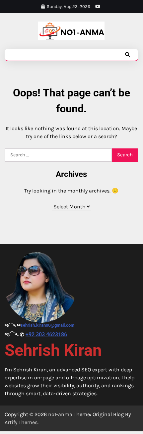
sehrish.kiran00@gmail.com (47, 325)
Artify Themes (21, 422)
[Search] (127, 55)
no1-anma (60, 414)
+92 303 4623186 (46, 334)
